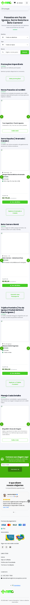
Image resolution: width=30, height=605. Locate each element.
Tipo (2, 41)
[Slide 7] (23, 8)
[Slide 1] (7, 8)
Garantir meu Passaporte (15, 295)
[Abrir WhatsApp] (26, 600)
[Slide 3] (12, 8)
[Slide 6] (20, 8)
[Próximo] (28, 116)
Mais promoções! (15, 79)
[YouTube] (10, 547)
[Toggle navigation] (27, 2)
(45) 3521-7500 (7, 576)
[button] (15, 3)
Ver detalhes (16, 202)
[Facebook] (2, 547)
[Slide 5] (18, 8)
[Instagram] (6, 547)
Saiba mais (15, 440)
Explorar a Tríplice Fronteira (15, 383)
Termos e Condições (7, 565)
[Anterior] (1, 116)
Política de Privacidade (8, 562)
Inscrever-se (15, 469)
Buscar (24, 52)
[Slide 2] (10, 8)
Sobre (3, 557)
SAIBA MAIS (15, 131)
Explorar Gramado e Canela (15, 212)
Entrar (21, 3)
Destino (3, 34)
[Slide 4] (15, 8)
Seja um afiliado (6, 560)
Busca (3, 49)
